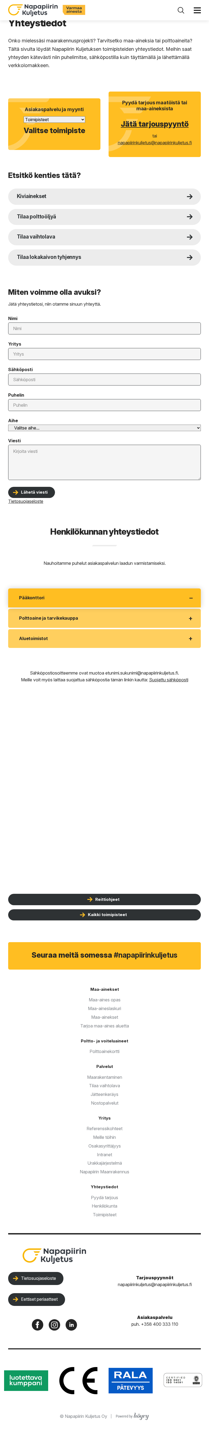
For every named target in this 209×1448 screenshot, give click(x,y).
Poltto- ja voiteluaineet (104, 1040)
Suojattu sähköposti (168, 679)
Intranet (104, 1154)
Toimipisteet (104, 1214)
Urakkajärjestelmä (104, 1163)
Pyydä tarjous (104, 1197)
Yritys (14, 344)
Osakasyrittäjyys (104, 1146)
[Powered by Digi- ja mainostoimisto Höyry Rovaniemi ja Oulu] (132, 1415)
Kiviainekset (32, 196)
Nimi (12, 318)
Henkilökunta (104, 1206)
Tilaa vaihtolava (36, 237)
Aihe (13, 420)
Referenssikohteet (104, 1128)
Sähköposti (20, 369)
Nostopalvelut (104, 1103)
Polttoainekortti (104, 1051)
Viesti (14, 440)
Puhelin (16, 395)
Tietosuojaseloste (38, 1278)
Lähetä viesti (34, 492)
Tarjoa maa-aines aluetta (104, 1026)
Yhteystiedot (104, 1186)
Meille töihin (104, 1137)
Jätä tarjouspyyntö (155, 124)
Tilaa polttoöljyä (36, 217)
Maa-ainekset (104, 989)
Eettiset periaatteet (39, 1299)
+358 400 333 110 (159, 1324)
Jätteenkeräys (104, 1094)
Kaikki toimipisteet (107, 914)
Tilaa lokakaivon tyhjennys (49, 257)
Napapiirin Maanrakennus (104, 1171)
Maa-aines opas (105, 999)
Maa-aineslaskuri (104, 1008)
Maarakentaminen (104, 1077)
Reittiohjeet (107, 899)
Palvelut (104, 1066)
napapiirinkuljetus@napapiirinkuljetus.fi (155, 142)
